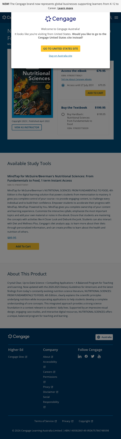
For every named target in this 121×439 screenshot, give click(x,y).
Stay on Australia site (60, 55)
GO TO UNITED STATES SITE (60, 48)
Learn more (65, 8)
